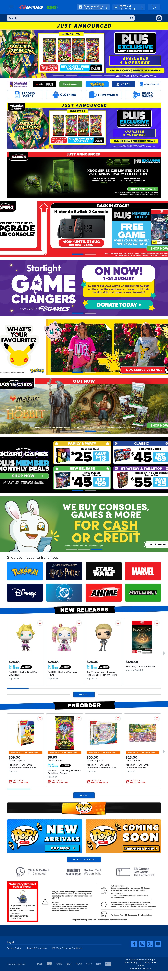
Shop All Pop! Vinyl (84, 859)
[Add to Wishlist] (40, 623)
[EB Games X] (150, 944)
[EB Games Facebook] (134, 944)
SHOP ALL (84, 694)
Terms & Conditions (37, 948)
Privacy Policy (14, 948)
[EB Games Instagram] (142, 944)
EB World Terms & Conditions (67, 948)
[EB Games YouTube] (158, 944)
